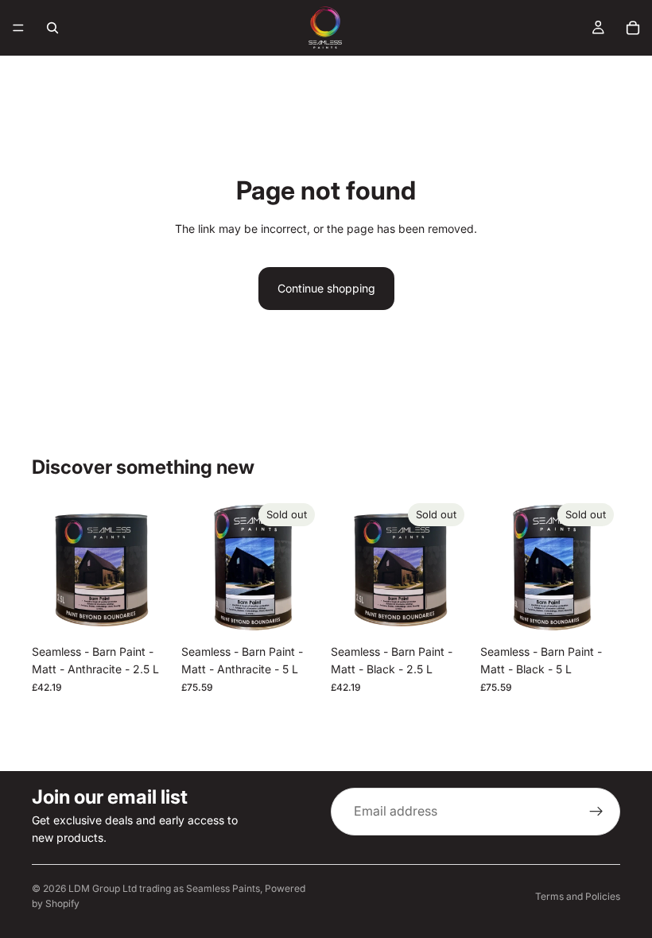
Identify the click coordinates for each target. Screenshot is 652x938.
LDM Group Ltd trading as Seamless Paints (164, 888)
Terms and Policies (577, 896)
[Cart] (632, 27)
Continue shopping (326, 288)
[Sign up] (596, 811)
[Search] (52, 27)
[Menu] (18, 28)
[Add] (147, 612)
